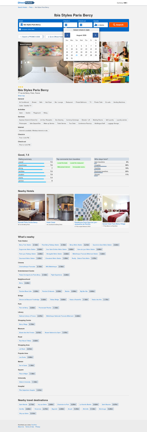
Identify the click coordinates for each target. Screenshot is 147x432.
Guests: (96, 21)
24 (72, 55)
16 (67, 52)
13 (86, 49)
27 (86, 55)
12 (81, 49)
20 (86, 52)
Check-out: (82, 21)
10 (72, 49)
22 (96, 52)
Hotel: (21, 21)
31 (72, 58)
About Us (21, 427)
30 (67, 58)
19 (81, 52)
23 (67, 55)
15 (96, 49)
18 (77, 52)
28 (91, 55)
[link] (26, 2)
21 (91, 52)
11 (76, 49)
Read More (34, 425)
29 (96, 55)
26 (81, 55)
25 (77, 55)
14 (91, 49)
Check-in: (66, 21)
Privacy (38, 427)
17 (72, 52)
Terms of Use (29, 427)
